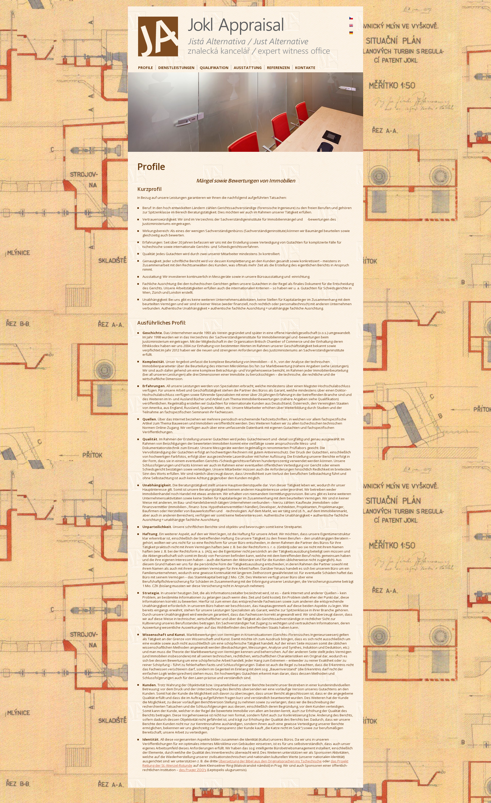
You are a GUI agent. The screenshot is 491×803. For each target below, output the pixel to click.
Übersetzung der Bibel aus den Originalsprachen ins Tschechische (270, 761)
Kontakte (305, 67)
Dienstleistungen (176, 67)
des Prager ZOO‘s (192, 769)
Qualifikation (214, 67)
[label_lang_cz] (351, 18)
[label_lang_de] (351, 32)
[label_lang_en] (351, 25)
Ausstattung (248, 67)
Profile (145, 67)
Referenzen (278, 67)
